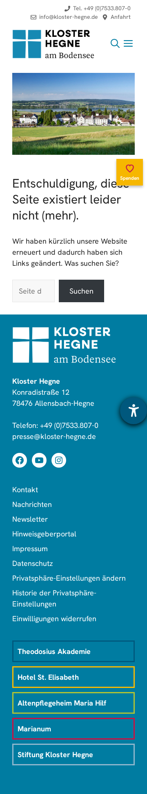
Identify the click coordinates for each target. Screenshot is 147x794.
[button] (115, 44)
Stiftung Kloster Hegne (55, 754)
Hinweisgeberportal (44, 533)
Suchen (81, 291)
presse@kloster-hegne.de (54, 436)
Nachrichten (32, 504)
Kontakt (25, 489)
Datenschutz (32, 563)
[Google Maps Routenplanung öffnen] (116, 17)
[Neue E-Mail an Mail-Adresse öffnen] (64, 17)
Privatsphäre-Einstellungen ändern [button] (69, 578)
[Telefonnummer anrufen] (98, 8)
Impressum (30, 548)
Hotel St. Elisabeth (48, 677)
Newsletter (30, 519)
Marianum (34, 728)
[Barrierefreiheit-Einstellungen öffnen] (133, 410)
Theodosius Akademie (54, 651)
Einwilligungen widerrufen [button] (54, 618)
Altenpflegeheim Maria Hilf (62, 703)
